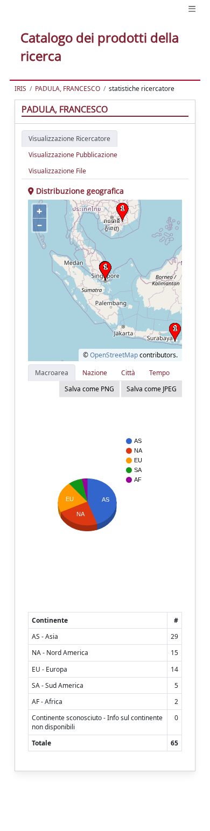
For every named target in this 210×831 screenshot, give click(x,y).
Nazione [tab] (94, 372)
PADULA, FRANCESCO (67, 88)
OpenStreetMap (114, 355)
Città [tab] (128, 372)
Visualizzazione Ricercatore (69, 138)
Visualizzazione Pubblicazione (73, 154)
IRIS (20, 88)
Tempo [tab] (159, 372)
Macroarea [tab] (51, 372)
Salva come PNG (89, 388)
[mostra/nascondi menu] (191, 9)
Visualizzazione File (57, 170)
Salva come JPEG (152, 388)
